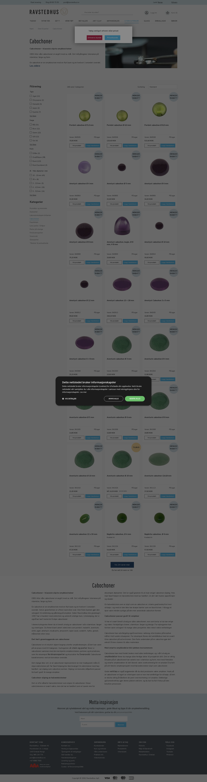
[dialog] (103, 391)
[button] (69, 398)
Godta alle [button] (134, 398)
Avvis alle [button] (114, 398)
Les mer (83, 392)
